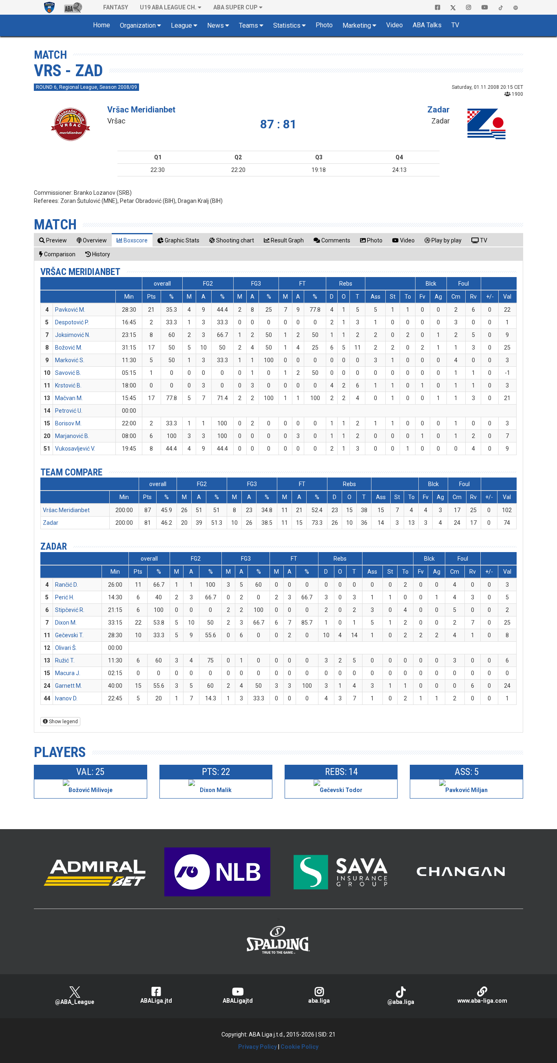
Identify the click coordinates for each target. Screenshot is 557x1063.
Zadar (438, 109)
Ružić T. (65, 660)
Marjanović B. (72, 436)
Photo (324, 25)
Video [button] (394, 25)
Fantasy (115, 7)
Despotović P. (72, 322)
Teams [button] (248, 25)
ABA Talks (427, 25)
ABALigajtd (238, 1000)
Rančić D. (66, 584)
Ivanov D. (66, 698)
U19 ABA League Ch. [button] (168, 7)
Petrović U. (68, 410)
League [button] (181, 25)
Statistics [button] (287, 25)
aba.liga (319, 1000)
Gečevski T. (69, 635)
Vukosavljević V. (75, 448)
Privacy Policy (257, 1046)
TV (455, 25)
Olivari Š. (66, 648)
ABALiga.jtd (156, 1000)
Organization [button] (138, 25)
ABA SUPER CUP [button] (235, 7)
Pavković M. (70, 309)
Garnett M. (68, 685)
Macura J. (67, 673)
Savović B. (68, 373)
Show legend (63, 721)
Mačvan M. (69, 398)
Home (101, 25)
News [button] (215, 25)
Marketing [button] (357, 25)
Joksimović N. (72, 335)
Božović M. (68, 347)
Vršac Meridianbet (141, 109)
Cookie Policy (299, 1046)
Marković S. (69, 360)
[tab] (53, 240)
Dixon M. (66, 622)
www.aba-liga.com (482, 1000)
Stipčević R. (69, 610)
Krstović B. (68, 385)
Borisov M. (68, 423)
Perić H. (64, 597)
